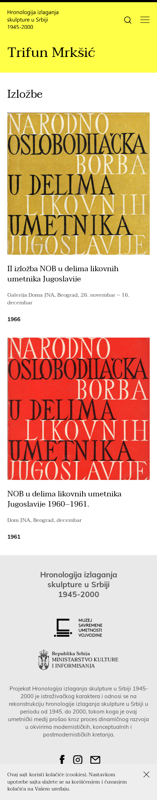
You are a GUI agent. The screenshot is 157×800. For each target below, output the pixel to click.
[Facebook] (62, 760)
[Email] (95, 760)
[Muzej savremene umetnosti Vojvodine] (78, 628)
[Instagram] (78, 760)
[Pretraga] (127, 19)
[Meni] (145, 19)
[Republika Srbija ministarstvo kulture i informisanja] (78, 659)
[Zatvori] (146, 774)
